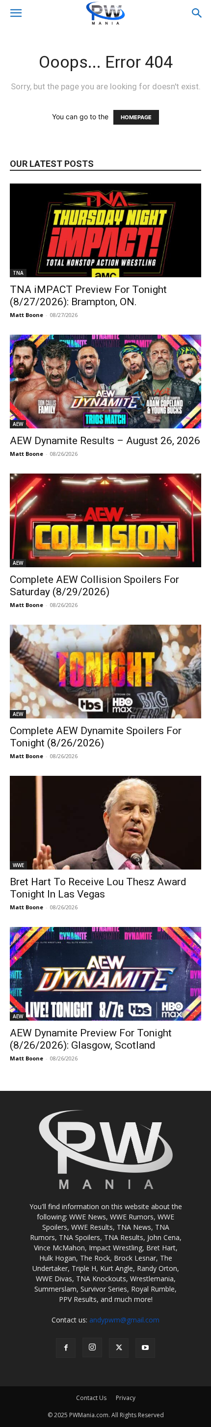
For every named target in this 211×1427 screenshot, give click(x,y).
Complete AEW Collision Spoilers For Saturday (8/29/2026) (94, 586)
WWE (18, 865)
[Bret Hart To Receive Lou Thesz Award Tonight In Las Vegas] (105, 823)
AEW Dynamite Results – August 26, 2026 (105, 441)
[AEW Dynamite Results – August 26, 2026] (105, 381)
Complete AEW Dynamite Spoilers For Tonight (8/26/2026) (96, 737)
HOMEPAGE (136, 117)
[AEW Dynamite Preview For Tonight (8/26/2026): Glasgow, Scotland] (105, 974)
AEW (18, 424)
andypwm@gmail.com (124, 1319)
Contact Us (91, 1398)
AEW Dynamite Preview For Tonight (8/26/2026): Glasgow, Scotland (91, 1039)
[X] (119, 1348)
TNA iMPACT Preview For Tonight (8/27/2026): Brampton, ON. (88, 296)
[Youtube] (145, 1348)
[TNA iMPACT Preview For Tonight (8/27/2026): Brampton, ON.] (105, 230)
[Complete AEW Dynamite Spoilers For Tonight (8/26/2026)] (105, 671)
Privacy (125, 1398)
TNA (18, 272)
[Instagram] (92, 1347)
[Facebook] (66, 1348)
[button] (15, 13)
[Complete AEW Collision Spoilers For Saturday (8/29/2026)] (105, 520)
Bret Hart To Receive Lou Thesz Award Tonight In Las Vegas (98, 888)
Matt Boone (26, 314)
